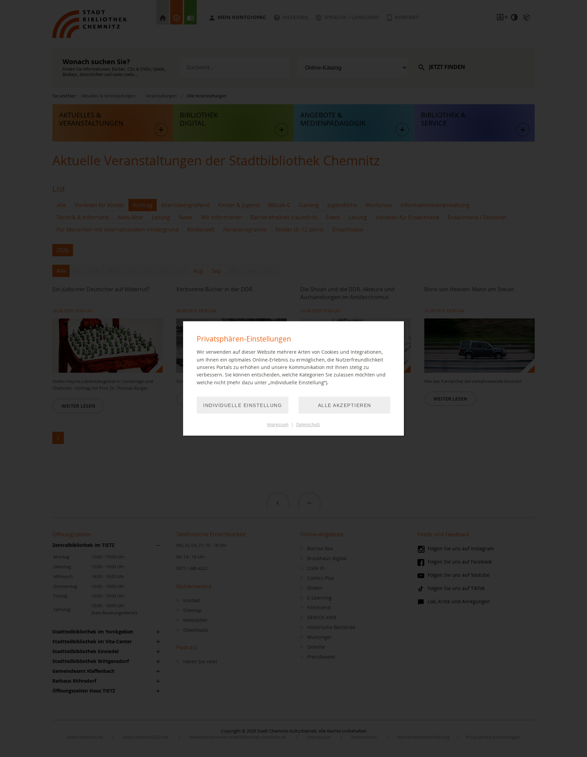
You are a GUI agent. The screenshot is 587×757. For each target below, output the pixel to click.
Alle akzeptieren (344, 405)
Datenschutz (308, 424)
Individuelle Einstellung (242, 405)
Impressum (277, 424)
